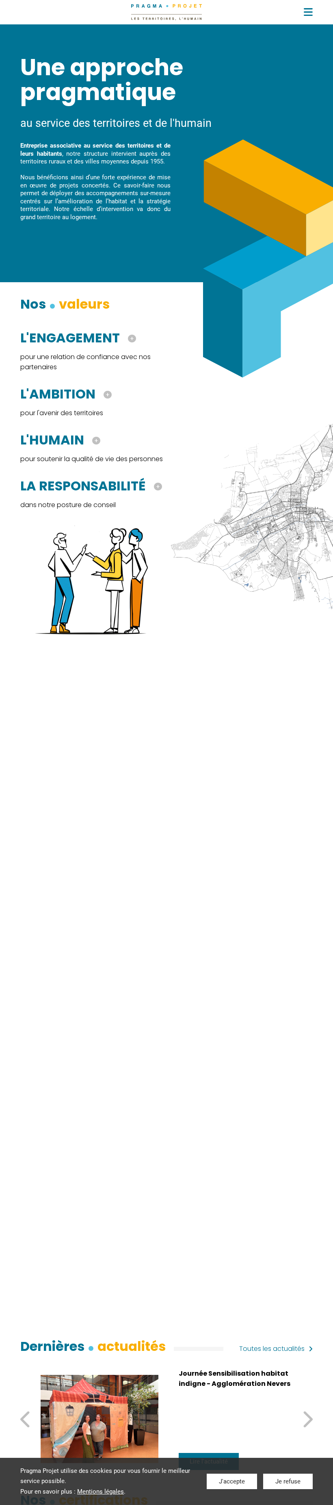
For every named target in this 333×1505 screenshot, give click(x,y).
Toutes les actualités (272, 1348)
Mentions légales (100, 1491)
